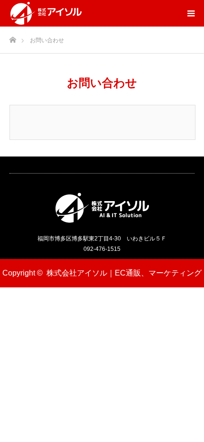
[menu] (190, 13)
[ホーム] (12, 37)
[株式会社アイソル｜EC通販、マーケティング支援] (46, 13)
